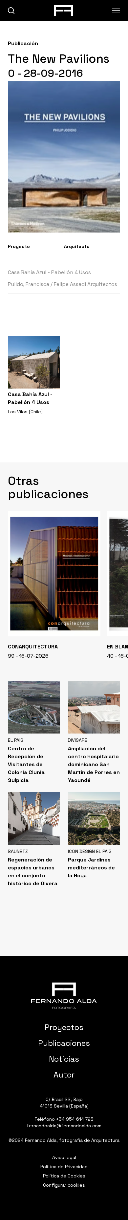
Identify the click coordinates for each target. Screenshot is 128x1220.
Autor (64, 1075)
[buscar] (11, 10)
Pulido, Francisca (28, 284)
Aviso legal (64, 1157)
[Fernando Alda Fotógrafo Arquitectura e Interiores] (64, 996)
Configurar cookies (64, 1185)
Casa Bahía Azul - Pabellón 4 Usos (49, 272)
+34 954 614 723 (75, 1119)
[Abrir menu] (116, 10)
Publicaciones (64, 1043)
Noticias (64, 1059)
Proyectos (64, 1027)
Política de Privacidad (64, 1167)
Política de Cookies (64, 1176)
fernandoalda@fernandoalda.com (64, 1126)
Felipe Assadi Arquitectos (85, 284)
